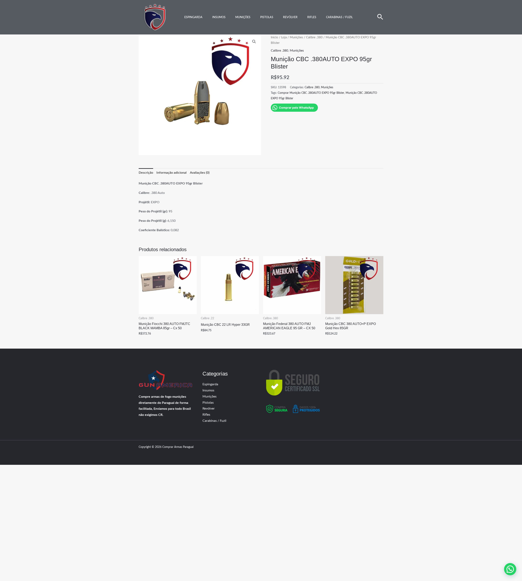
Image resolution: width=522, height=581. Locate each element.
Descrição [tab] (146, 172)
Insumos (219, 17)
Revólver (290, 17)
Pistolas (266, 17)
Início (274, 37)
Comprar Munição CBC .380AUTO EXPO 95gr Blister (311, 92)
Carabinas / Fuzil (339, 17)
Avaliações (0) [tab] (199, 172)
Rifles (311, 17)
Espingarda (193, 17)
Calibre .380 (314, 37)
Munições (242, 17)
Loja (284, 37)
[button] (380, 17)
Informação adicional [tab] (171, 172)
